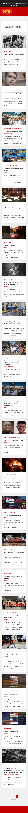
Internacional (6, 128)
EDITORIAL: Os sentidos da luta (13, 440)
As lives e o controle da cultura (12, 515)
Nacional (10, 204)
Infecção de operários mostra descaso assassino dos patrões (12, 322)
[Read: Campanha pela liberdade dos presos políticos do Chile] (14, 602)
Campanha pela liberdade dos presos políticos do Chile (12, 616)
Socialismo (14, 51)
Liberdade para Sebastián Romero (13, 131)
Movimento (6, 398)
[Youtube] (16, 6)
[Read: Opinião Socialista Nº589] (14, 718)
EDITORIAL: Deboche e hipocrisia (14, 208)
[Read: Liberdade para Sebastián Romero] (14, 118)
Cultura (5, 279)
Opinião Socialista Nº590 (11, 694)
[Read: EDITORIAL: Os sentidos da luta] (14, 427)
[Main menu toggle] (25, 11)
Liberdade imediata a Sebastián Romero (13, 656)
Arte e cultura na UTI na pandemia (14, 553)
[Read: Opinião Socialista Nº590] (14, 681)
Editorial (6, 204)
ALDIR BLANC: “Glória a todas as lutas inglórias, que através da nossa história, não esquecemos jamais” (14, 770)
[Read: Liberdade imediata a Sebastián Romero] (14, 642)
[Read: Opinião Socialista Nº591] (14, 232)
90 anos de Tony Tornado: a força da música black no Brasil (13, 283)
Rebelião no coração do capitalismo (14, 478)
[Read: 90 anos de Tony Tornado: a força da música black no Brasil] (14, 269)
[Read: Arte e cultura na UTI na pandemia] (14, 539)
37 (20, 796)
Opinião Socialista (7, 51)
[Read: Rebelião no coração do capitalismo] (14, 464)
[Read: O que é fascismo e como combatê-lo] (14, 41)
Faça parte (11, 3)
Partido (19, 128)
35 (14, 796)
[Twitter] (14, 6)
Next (14, 799)
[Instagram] (13, 6)
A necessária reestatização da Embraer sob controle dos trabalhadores (12, 403)
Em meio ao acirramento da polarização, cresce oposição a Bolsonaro (12, 362)
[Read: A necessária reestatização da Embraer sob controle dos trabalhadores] (14, 389)
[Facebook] (11, 6)
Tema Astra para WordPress (22, 809)
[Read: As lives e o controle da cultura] (14, 502)
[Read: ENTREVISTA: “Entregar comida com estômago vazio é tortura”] (14, 79)
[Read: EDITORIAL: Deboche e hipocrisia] (14, 195)
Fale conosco (23, 3)
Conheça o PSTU (5, 3)
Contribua (17, 3)
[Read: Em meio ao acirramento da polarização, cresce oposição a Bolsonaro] (14, 348)
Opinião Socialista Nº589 (11, 731)
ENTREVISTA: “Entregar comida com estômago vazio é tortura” (13, 93)
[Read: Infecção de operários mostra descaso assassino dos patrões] (14, 309)
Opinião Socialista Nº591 (11, 245)
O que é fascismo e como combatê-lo (14, 54)
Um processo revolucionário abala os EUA (13, 169)
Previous (14, 794)
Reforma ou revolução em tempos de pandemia (14, 577)
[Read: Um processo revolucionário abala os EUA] (14, 155)
